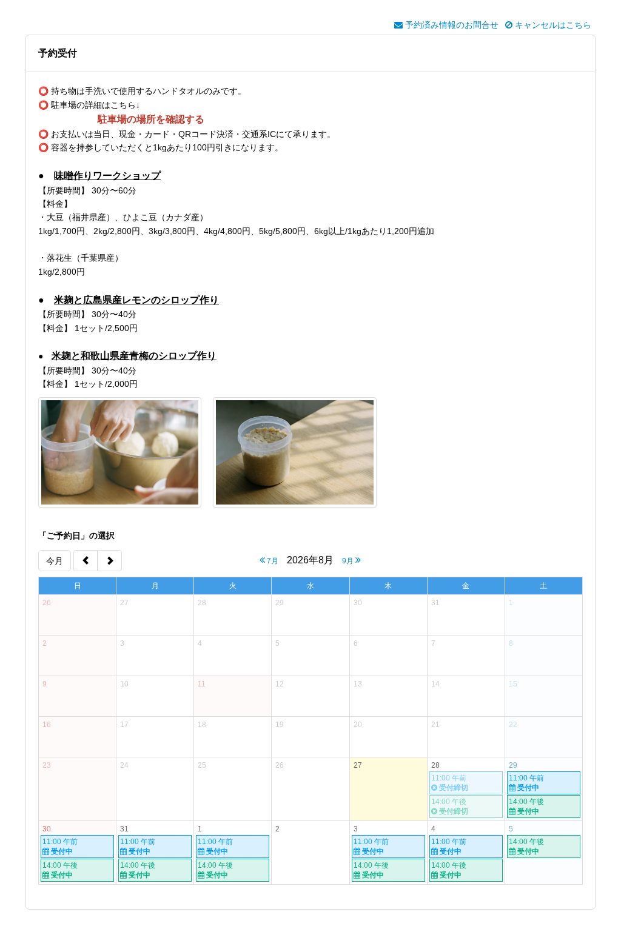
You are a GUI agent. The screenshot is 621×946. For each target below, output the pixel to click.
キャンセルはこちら (551, 25)
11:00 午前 (526, 783)
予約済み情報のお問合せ (450, 25)
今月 (54, 561)
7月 (271, 561)
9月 (348, 561)
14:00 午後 (526, 806)
